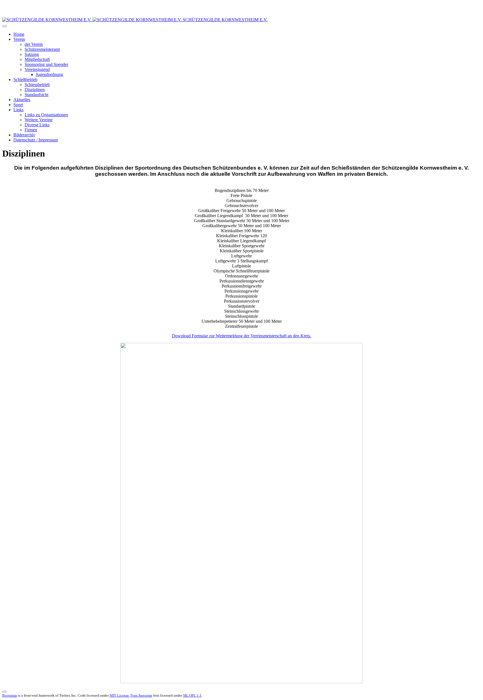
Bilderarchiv (24, 134)
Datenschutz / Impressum (35, 139)
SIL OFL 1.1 (192, 695)
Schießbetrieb (25, 79)
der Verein (34, 44)
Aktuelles (21, 99)
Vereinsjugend (37, 69)
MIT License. (120, 695)
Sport (18, 104)
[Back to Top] (4, 691)
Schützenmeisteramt (42, 49)
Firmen (31, 129)
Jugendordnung (49, 74)
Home (18, 34)
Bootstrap (9, 695)
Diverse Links (37, 124)
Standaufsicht (36, 94)
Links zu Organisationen (46, 114)
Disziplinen (35, 89)
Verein (19, 39)
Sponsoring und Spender (46, 64)
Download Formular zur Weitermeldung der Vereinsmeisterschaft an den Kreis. (241, 335)
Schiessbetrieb (37, 84)
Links (18, 109)
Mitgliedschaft (37, 59)
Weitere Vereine (39, 119)
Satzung (32, 54)
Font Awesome (141, 695)
